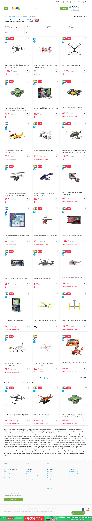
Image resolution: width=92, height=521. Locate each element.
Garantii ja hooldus (8, 477)
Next (86, 405)
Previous (5, 405)
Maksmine (28, 473)
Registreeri (13, 499)
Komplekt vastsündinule (10, 480)
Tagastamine (29, 477)
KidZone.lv (49, 488)
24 (85, 378)
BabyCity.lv (50, 480)
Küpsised (71, 475)
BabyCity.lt (50, 477)
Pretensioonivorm (8, 482)
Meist (5, 471)
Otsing (64, 8)
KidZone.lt (49, 484)
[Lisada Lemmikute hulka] (28, 38)
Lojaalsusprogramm (8, 475)
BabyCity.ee (50, 471)
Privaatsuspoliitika (73, 471)
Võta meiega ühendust (31, 480)
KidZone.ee (50, 473)
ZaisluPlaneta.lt (51, 482)
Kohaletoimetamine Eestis (32, 475)
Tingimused (28, 471)
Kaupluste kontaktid (9, 473)
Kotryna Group (50, 475)
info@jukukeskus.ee (74, 7)
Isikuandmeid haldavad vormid (76, 473)
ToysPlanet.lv (50, 486)
